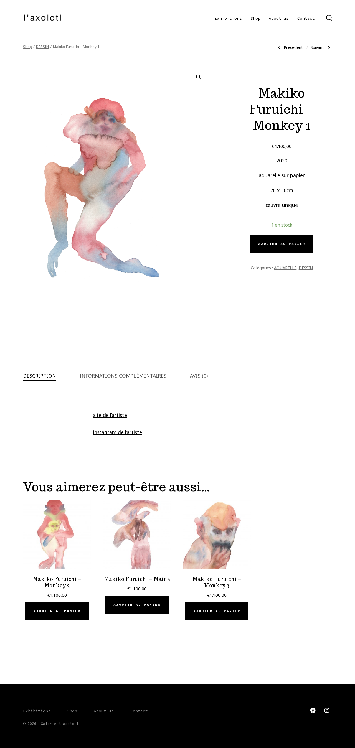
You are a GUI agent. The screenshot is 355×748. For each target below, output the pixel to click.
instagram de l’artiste (117, 432)
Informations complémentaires (123, 375)
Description (39, 375)
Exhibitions (228, 18)
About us (279, 18)
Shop (255, 18)
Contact (306, 18)
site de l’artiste (110, 415)
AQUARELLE (285, 267)
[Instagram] (326, 710)
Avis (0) (199, 375)
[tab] (39, 376)
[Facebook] (313, 710)
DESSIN (42, 46)
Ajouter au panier (281, 244)
